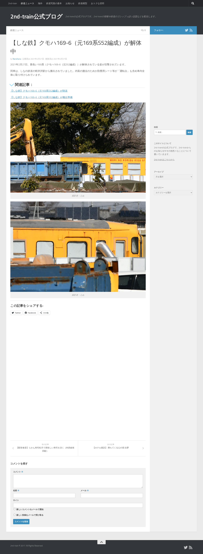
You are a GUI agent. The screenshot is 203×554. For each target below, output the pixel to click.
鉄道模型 (82, 3)
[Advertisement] (33, 346)
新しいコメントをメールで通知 (30, 509)
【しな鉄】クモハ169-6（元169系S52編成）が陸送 (39, 90)
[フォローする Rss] (191, 30)
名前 (16, 490)
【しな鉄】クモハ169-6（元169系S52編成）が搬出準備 (41, 97)
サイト (16, 500)
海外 (40, 3)
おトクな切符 (97, 3)
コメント (18, 472)
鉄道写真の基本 (54, 3)
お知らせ (70, 3)
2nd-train (12, 3)
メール (85, 490)
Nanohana (17, 59)
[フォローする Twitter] (186, 30)
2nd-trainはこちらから (164, 159)
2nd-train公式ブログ (36, 16)
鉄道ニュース (27, 3)
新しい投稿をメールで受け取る (30, 515)
